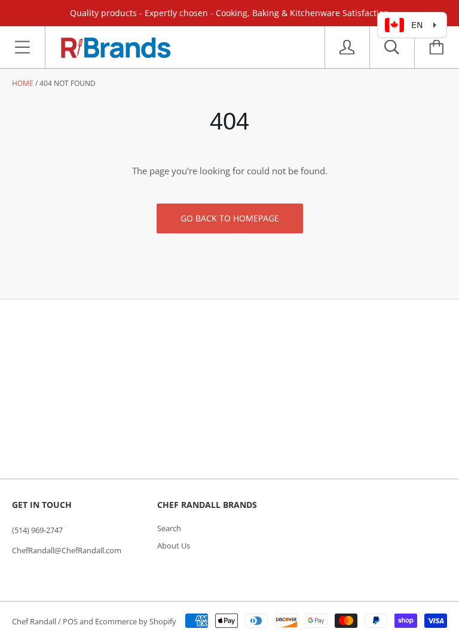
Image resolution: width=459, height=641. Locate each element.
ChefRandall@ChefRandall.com (66, 550)
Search (169, 528)
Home (22, 83)
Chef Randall (35, 621)
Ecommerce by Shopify (135, 621)
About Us (173, 545)
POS (70, 621)
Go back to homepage (229, 218)
